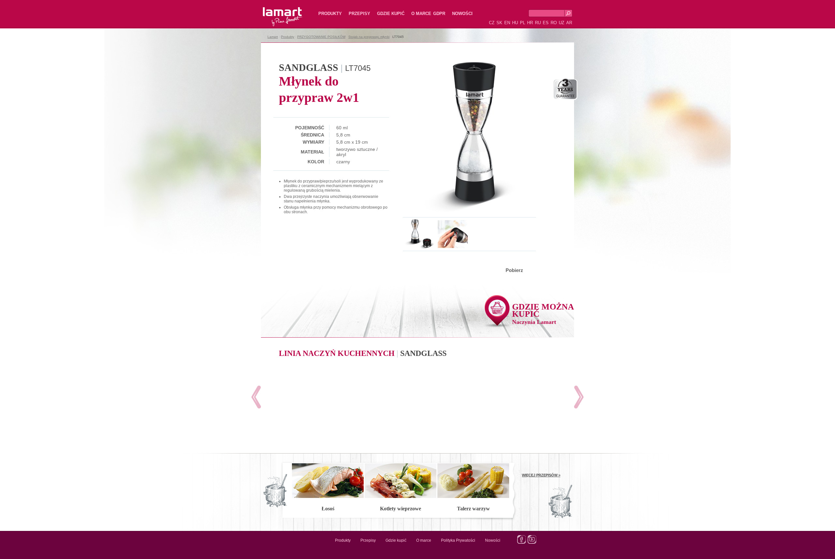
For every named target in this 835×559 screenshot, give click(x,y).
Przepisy (359, 13)
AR (569, 22)
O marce (421, 13)
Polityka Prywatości (458, 540)
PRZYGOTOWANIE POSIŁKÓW (321, 37)
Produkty (330, 13)
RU (538, 22)
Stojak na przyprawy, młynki (368, 37)
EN (507, 22)
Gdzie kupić (390, 13)
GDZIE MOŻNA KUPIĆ (543, 313)
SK (499, 22)
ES (546, 22)
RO (554, 22)
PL (522, 22)
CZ (491, 22)
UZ (561, 22)
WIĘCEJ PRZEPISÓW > (541, 475)
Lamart (276, 11)
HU (515, 22)
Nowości (462, 13)
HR (530, 22)
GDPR (439, 13)
